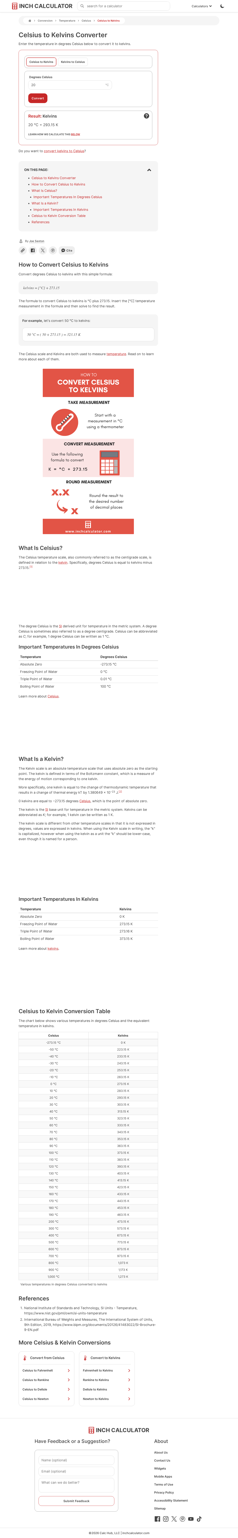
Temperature (67, 20)
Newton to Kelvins (96, 1399)
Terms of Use (163, 1484)
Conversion (45, 20)
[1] (31, 566)
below (75, 134)
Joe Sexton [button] (36, 241)
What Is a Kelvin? (45, 203)
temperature (116, 354)
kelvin (62, 562)
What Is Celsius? (44, 191)
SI (60, 626)
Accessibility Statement (171, 1500)
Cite (69, 250)
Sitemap (160, 1508)
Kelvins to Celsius (73, 62)
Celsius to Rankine (35, 1380)
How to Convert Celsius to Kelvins (58, 184)
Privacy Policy (164, 1492)
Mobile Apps (163, 1476)
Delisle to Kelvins (95, 1389)
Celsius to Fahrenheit (37, 1370)
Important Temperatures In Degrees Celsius (67, 197)
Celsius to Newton (35, 1399)
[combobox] (128, 6)
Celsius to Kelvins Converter (54, 178)
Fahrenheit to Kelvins (98, 1370)
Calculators (200, 6)
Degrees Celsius (40, 77)
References (40, 222)
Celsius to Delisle (34, 1389)
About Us (161, 1452)
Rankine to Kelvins (96, 1380)
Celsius (86, 20)
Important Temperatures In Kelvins (60, 210)
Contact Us (162, 1460)
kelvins (53, 948)
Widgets (160, 1468)
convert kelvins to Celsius (64, 151)
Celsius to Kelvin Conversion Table (59, 216)
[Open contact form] (146, 116)
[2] (120, 791)
